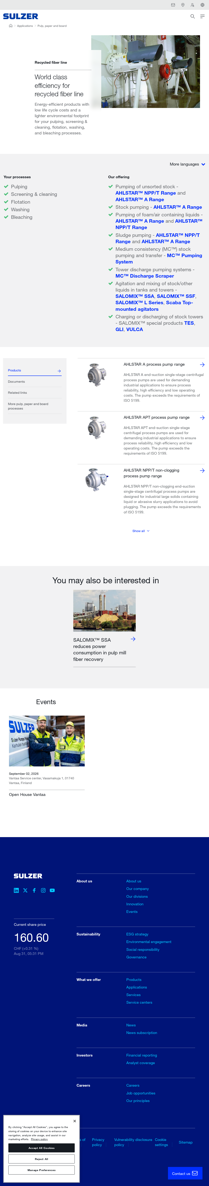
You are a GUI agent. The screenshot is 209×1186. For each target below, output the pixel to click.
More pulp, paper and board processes (28, 406)
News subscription (141, 1032)
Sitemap (186, 1142)
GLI (119, 329)
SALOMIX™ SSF (176, 296)
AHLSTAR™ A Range (140, 199)
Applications (25, 25)
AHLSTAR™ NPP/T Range (146, 193)
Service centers (139, 1002)
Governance (136, 957)
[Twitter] (25, 891)
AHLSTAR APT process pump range (157, 417)
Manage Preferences (42, 1170)
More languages (185, 164)
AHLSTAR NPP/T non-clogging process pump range (151, 473)
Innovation (134, 904)
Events (132, 911)
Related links (17, 392)
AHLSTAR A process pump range (154, 364)
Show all (138, 531)
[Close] (74, 1121)
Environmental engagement (148, 941)
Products (14, 370)
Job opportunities (140, 1093)
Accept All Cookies (42, 1148)
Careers (132, 1085)
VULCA (134, 329)
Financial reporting (141, 1055)
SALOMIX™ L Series (139, 302)
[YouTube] (52, 891)
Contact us (181, 1173)
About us (133, 881)
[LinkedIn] (16, 891)
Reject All (41, 1159)
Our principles (138, 1100)
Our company (137, 888)
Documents (16, 381)
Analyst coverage (140, 1062)
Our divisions (137, 896)
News (131, 1025)
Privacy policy (39, 1139)
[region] (41, 1149)
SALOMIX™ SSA (135, 296)
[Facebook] (34, 891)
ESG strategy (137, 934)
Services (133, 994)
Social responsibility (142, 949)
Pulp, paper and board (52, 25)
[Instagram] (43, 891)
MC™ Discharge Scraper (145, 276)
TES (189, 323)
